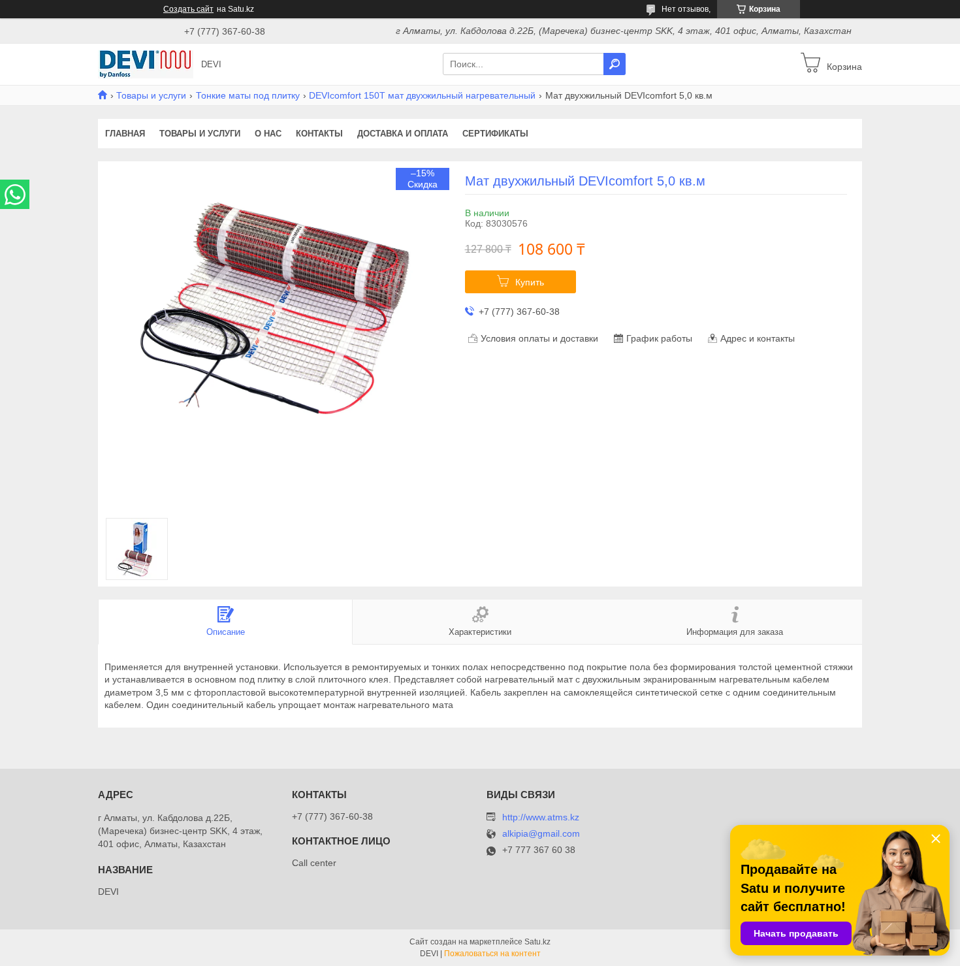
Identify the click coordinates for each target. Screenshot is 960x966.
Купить (529, 282)
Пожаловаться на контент (492, 953)
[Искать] (614, 64)
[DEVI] (145, 63)
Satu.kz (537, 941)
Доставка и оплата (402, 133)
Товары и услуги (151, 95)
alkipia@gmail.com (541, 834)
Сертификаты (495, 133)
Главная (125, 133)
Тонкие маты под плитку (248, 95)
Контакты (319, 133)
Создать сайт (188, 9)
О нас (268, 133)
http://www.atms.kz (540, 817)
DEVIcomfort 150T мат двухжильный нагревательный (422, 95)
